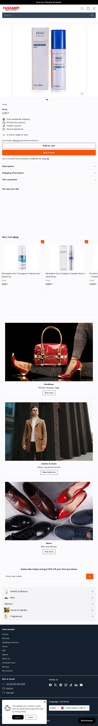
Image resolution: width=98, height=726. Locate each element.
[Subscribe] (89, 576)
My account (7, 671)
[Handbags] (49, 352)
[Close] (45, 701)
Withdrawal (87, 720)
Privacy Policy (20, 711)
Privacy (5, 634)
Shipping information (13, 173)
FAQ (3, 650)
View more (49, 393)
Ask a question (9, 179)
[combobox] (49, 15)
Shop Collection (49, 472)
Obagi (16, 237)
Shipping (16, 140)
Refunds (5, 638)
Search (5, 654)
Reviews (5, 667)
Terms (4, 646)
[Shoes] (49, 511)
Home (4, 104)
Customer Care (8, 663)
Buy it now (49, 152)
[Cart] (88, 8)
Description (8, 166)
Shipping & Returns (10, 642)
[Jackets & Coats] (49, 431)
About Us (6, 658)
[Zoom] (82, 93)
